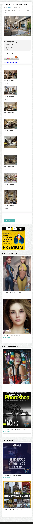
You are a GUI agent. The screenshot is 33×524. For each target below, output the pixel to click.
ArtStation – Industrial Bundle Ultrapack (12, 509)
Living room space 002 (9, 205)
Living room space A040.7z (10, 62)
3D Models (16, 10)
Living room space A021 (9, 184)
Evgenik (9, 7)
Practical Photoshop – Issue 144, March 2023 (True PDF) (16, 429)
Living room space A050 (9, 166)
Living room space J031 (9, 80)
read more (7, 295)
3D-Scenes (21, 10)
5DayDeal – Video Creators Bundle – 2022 (12, 475)
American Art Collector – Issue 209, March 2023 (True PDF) (16, 386)
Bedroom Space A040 (8, 149)
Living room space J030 (9, 96)
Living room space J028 (9, 130)
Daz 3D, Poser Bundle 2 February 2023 (12, 335)
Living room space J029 (9, 112)
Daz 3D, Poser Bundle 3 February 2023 (12, 293)
